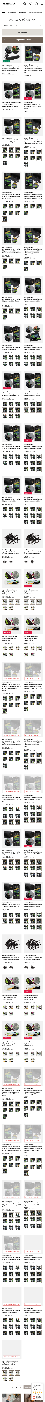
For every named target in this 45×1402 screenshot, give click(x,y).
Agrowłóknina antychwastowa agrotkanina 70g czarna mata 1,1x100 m (11, 446)
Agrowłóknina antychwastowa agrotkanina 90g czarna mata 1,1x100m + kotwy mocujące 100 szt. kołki (11, 686)
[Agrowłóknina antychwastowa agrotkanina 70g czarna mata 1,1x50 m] (33, 380)
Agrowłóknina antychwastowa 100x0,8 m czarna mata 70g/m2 (10, 140)
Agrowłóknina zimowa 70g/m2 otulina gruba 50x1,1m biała (31, 638)
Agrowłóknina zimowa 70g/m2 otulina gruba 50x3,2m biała (31, 592)
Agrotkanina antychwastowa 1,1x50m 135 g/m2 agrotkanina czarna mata (11, 104)
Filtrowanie (22, 32)
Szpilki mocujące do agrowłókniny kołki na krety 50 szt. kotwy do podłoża (33, 551)
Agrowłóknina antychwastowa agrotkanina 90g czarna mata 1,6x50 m (11, 393)
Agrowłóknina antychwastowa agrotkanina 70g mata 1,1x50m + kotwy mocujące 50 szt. (11, 300)
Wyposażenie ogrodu (35, 12)
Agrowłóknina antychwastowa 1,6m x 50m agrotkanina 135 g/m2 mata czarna (32, 105)
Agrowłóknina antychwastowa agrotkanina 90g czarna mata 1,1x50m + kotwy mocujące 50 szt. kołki (11, 742)
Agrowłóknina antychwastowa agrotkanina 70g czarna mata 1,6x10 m (33, 299)
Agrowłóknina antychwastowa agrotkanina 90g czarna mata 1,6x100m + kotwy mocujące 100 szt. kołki (33, 742)
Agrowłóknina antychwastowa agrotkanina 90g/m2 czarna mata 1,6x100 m (11, 798)
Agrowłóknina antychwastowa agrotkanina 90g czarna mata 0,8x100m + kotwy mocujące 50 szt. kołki (33, 140)
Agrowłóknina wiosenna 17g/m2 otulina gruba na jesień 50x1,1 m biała (10, 1363)
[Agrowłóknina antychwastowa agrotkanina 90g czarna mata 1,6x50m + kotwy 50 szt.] (11, 181)
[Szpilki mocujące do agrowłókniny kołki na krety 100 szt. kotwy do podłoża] (11, 538)
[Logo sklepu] (9, 3)
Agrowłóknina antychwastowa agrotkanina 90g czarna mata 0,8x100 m (33, 446)
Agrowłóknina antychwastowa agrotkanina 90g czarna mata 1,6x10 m (33, 1310)
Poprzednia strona (23, 39)
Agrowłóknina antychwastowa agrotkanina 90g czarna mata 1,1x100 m (11, 1257)
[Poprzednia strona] (8, 1387)
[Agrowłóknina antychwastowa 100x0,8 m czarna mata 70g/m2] (11, 126)
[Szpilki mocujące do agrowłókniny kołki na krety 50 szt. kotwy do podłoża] (33, 538)
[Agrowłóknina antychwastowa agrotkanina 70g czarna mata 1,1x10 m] (11, 333)
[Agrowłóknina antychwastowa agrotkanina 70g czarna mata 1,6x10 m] (33, 285)
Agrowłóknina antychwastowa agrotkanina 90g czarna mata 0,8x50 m (33, 1257)
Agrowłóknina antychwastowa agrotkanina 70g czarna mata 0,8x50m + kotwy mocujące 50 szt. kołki (11, 250)
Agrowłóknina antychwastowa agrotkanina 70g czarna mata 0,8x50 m (11, 499)
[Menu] (42, 3)
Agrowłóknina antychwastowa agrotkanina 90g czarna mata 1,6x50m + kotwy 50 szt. (11, 195)
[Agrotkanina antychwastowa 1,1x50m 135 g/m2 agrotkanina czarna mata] (11, 90)
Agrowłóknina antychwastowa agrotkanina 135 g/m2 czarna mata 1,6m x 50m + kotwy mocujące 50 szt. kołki (33, 68)
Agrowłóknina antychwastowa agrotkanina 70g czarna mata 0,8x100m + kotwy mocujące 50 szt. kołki (33, 195)
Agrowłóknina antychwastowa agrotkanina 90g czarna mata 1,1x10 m (33, 499)
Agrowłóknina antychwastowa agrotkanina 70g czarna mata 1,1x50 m (33, 393)
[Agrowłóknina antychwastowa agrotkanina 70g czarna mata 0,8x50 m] (11, 485)
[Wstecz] (4, 13)
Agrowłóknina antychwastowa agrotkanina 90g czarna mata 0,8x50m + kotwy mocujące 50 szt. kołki (33, 685)
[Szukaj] (25, 3)
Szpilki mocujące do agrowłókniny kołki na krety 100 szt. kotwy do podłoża (11, 551)
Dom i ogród (23, 12)
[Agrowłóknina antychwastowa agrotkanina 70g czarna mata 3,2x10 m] (33, 333)
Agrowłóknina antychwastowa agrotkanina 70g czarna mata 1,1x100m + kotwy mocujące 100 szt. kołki (33, 250)
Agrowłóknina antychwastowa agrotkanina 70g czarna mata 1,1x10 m (11, 347)
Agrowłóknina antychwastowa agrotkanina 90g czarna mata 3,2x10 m (11, 1310)
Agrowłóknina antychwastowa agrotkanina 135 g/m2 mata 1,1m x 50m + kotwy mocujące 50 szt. (11, 67)
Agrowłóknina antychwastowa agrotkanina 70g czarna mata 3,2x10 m (33, 347)
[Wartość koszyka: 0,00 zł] (37, 3)
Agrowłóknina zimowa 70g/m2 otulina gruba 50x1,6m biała (9, 638)
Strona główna (12, 12)
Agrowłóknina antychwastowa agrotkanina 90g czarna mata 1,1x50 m (33, 797)
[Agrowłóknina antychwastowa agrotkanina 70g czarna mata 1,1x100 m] (11, 432)
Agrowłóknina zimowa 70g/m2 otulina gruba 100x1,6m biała (9, 592)
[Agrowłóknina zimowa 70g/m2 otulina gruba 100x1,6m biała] (11, 578)
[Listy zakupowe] (31, 3)
